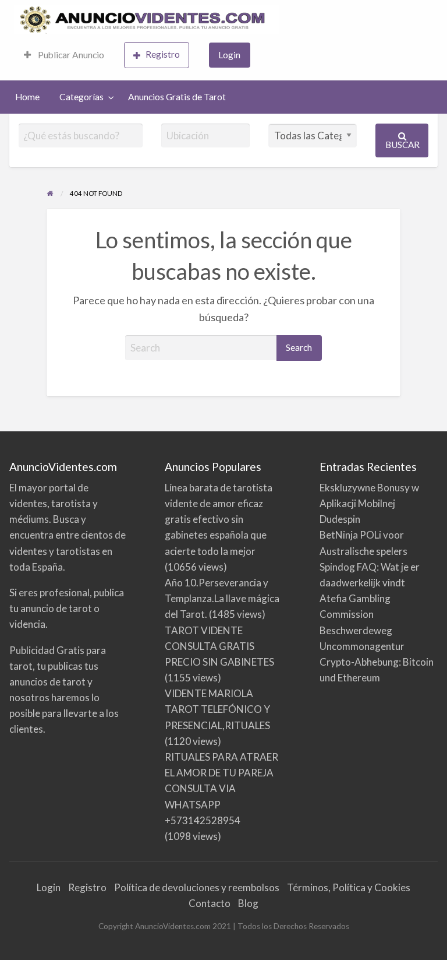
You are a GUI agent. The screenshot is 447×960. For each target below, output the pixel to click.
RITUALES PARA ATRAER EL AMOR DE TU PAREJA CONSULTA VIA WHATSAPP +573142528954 (221, 789)
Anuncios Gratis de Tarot (177, 97)
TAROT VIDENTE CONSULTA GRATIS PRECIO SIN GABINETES (219, 646)
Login (229, 55)
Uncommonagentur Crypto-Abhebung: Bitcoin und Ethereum (377, 662)
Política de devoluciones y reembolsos (196, 887)
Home (27, 97)
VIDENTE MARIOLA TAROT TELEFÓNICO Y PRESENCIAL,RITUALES (217, 709)
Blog (248, 903)
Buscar (402, 144)
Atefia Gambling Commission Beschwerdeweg (356, 614)
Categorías (81, 97)
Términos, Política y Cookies (348, 887)
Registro (163, 54)
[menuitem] (64, 55)
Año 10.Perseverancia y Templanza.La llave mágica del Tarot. (222, 598)
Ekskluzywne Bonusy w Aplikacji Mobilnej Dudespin (369, 503)
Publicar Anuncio (70, 55)
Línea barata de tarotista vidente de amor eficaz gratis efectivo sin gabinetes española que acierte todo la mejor (218, 519)
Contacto (209, 903)
